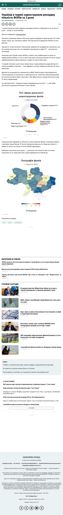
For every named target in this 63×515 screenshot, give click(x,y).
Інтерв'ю (59, 9)
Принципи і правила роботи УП (31, 465)
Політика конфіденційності (29, 463)
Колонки (17, 9)
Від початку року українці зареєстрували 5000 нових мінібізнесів (25, 269)
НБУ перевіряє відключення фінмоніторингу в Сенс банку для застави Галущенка (41, 336)
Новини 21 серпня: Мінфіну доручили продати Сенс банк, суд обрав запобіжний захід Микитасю (31, 392)
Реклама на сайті (7, 463)
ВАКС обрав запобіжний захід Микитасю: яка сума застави (40, 301)
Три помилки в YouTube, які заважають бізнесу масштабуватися (26, 372)
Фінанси (43, 9)
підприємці (18, 222)
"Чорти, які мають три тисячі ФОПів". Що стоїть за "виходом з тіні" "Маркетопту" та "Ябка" (31, 275)
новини (3, 9)
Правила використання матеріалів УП (50, 463)
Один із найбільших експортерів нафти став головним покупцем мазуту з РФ (30, 401)
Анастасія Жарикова (8, 20)
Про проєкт (16, 463)
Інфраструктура (26, 9)
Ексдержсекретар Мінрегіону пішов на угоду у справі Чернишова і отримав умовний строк (39, 289)
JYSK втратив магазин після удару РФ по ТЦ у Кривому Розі (23, 397)
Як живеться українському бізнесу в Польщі (18, 368)
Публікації (10, 9)
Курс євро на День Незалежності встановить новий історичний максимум (41, 313)
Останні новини (8, 381)
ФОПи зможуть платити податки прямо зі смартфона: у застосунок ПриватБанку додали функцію (30, 263)
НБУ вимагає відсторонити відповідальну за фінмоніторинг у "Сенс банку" (29, 384)
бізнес (10, 222)
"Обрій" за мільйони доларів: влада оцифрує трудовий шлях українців (28, 365)
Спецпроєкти (51, 9)
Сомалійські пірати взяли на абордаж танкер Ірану (41, 347)
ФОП (4, 222)
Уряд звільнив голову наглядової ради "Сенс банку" (21, 388)
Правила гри (36, 9)
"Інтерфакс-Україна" (46, 473)
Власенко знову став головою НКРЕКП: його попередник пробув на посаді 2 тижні (38, 325)
